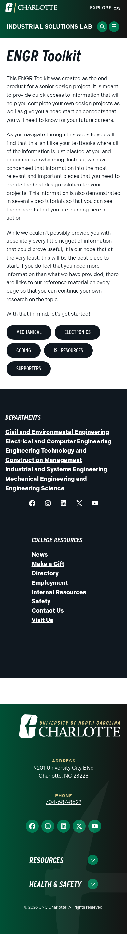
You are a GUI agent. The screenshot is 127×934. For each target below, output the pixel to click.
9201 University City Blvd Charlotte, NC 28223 (64, 772)
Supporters (28, 368)
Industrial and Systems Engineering (56, 469)
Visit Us (42, 620)
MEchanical (29, 332)
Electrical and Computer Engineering (58, 441)
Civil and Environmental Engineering (57, 432)
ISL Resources (68, 350)
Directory (45, 573)
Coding (23, 350)
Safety (41, 601)
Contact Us (48, 610)
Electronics (77, 332)
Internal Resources (59, 592)
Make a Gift (48, 564)
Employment (50, 582)
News (40, 554)
